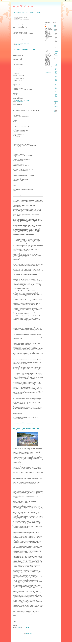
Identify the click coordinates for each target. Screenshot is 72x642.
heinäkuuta (56, 55)
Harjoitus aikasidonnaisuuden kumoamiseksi (24, 106)
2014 (54, 40)
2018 (54, 34)
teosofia (31, 423)
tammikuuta (56, 106)
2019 (54, 33)
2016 (54, 37)
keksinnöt (17, 423)
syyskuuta (56, 51)
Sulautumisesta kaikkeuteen (20, 198)
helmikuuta (56, 103)
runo (16, 44)
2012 (54, 42)
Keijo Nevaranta (48, 26)
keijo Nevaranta (23, 6)
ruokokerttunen (20, 44)
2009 (54, 111)
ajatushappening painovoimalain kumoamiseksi (25, 49)
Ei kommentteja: (27, 43)
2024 (54, 26)
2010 (54, 110)
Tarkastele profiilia (47, 72)
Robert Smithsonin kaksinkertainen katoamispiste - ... (55, 95)
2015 (54, 38)
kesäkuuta (56, 57)
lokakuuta (56, 49)
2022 (54, 29)
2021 (54, 30)
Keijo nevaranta (18, 101)
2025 (54, 25)
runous (22, 101)
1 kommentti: (27, 192)
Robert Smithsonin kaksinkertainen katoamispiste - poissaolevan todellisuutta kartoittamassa (26, 429)
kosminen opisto (22, 423)
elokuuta (56, 53)
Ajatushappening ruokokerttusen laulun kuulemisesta (26, 12)
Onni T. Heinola (27, 423)
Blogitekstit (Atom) (29, 633)
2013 (54, 41)
